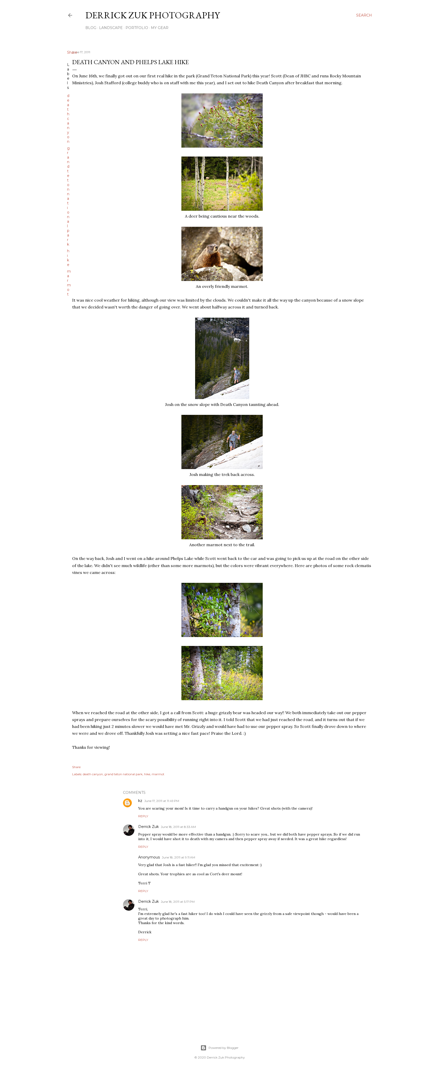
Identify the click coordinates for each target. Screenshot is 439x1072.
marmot (69, 283)
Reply (143, 816)
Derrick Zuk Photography (152, 15)
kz (140, 800)
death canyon (68, 118)
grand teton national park (68, 196)
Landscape (111, 27)
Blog (90, 27)
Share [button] (72, 52)
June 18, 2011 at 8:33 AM (178, 827)
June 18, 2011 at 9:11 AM (178, 857)
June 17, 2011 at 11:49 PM (161, 801)
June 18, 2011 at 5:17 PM (178, 902)
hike (68, 258)
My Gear (159, 27)
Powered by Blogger (224, 1048)
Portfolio (137, 27)
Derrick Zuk (148, 826)
